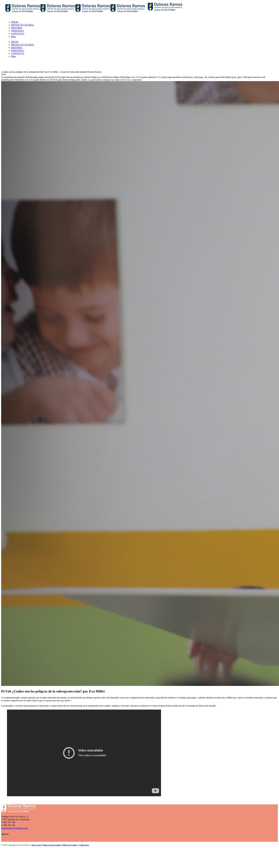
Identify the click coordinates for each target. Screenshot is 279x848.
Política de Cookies (69, 845)
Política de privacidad (51, 845)
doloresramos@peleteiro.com (14, 828)
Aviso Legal (36, 845)
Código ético (84, 845)
